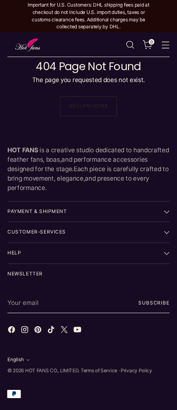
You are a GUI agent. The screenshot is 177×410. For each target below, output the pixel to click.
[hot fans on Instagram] (25, 331)
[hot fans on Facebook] (12, 331)
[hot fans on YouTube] (78, 331)
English (15, 359)
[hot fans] (28, 44)
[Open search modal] (129, 45)
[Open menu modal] (165, 45)
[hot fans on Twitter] (65, 331)
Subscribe (154, 303)
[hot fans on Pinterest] (39, 331)
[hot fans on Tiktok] (52, 331)
